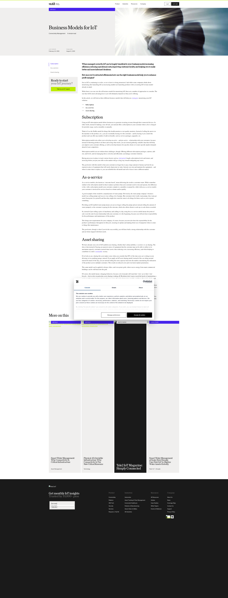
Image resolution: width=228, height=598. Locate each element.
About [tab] (141, 287)
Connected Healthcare (131, 503)
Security (111, 506)
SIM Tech (111, 503)
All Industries (128, 512)
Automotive (128, 497)
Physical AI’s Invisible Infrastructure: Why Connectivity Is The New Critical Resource (93, 461)
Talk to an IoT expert (63, 89)
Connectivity (112, 497)
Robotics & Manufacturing (132, 506)
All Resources (155, 497)
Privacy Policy (171, 512)
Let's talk (175, 4)
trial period (122, 158)
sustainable (98, 251)
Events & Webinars (156, 509)
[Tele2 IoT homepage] (54, 4)
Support (169, 509)
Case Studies (154, 503)
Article (52, 9)
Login (167, 4)
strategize (135, 98)
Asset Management (56, 469)
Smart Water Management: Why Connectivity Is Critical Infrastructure (63, 460)
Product (117, 4)
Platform (111, 500)
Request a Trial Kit (114, 512)
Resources (134, 4)
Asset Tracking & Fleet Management (135, 500)
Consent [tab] (87, 287)
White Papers (154, 506)
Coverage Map (171, 503)
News (168, 500)
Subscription (54, 63)
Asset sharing (54, 72)
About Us (169, 497)
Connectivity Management (57, 33)
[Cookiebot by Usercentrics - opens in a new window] (144, 281)
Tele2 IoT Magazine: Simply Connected (129, 466)
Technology (87, 469)
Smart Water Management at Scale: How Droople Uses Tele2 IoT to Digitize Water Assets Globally (161, 461)
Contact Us (170, 506)
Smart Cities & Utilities (131, 509)
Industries (125, 4)
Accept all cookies (139, 315)
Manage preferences (113, 315)
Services (111, 509)
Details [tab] (114, 287)
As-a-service (54, 68)
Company (143, 4)
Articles (153, 500)
